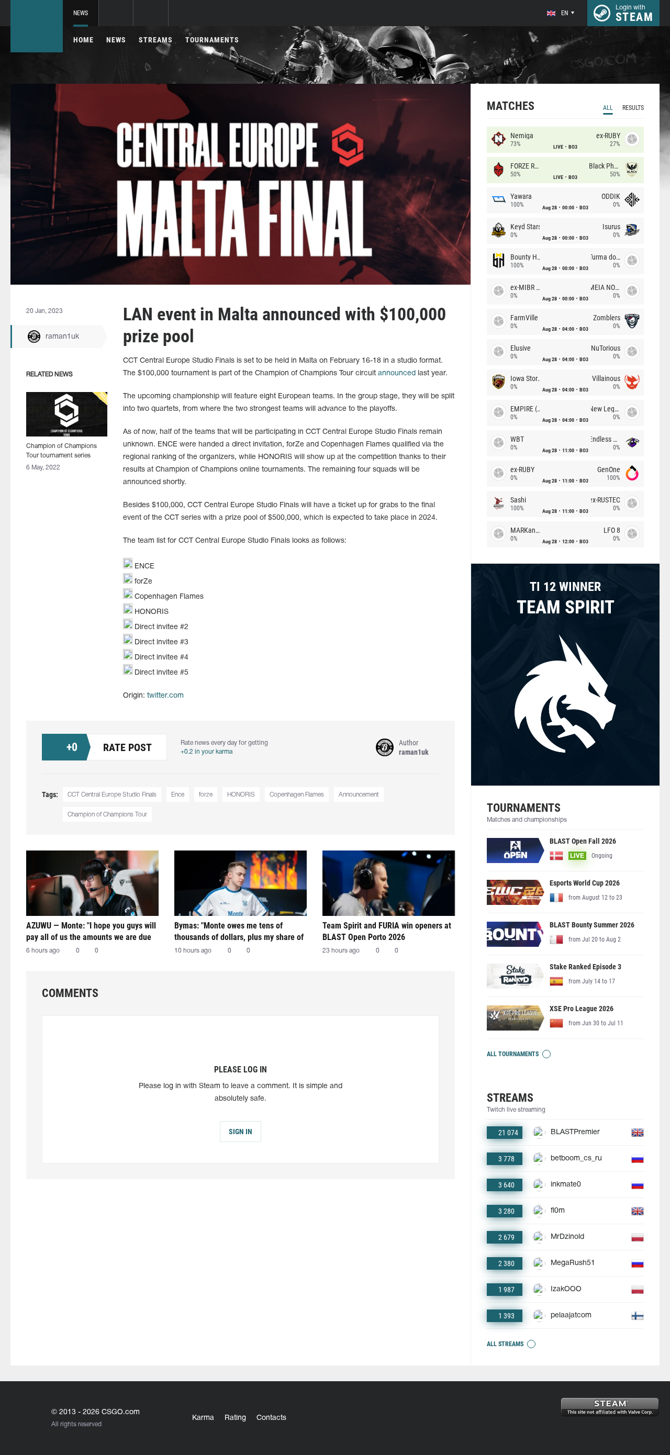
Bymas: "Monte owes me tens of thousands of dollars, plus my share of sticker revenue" (239, 931)
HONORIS (241, 795)
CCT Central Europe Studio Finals (112, 795)
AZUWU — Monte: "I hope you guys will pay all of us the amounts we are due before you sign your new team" (91, 931)
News (80, 13)
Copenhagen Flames (297, 795)
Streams (156, 40)
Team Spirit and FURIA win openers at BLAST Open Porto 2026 (386, 931)
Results (633, 107)
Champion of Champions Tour (107, 815)
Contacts (271, 1418)
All (608, 107)
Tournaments (212, 40)
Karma (203, 1418)
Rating (235, 1418)
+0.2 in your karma (206, 752)
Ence (177, 795)
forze (206, 795)
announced (397, 373)
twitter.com (165, 695)
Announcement (359, 795)
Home (83, 40)
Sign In (240, 1131)
